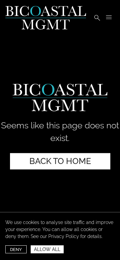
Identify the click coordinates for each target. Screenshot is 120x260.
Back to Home (60, 161)
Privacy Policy (63, 236)
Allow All (47, 249)
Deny (16, 249)
